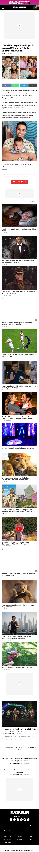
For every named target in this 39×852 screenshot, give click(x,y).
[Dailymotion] (28, 819)
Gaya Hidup (12, 41)
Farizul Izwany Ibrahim (8, 733)
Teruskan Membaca (19, 182)
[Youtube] (24, 819)
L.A (4, 53)
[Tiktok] (21, 819)
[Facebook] (11, 819)
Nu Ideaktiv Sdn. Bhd (18, 850)
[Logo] (19, 8)
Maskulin (4, 41)
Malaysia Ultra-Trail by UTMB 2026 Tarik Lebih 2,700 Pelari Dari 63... (19, 730)
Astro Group (31, 850)
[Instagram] (14, 819)
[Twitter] (18, 819)
